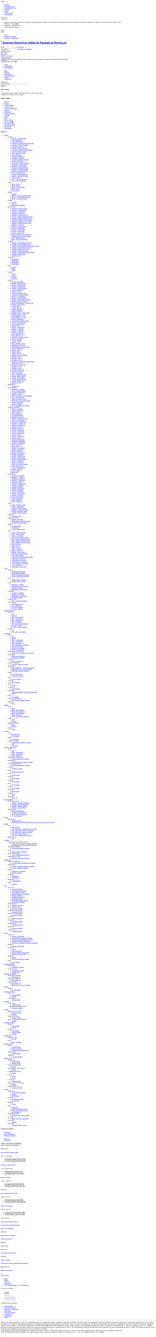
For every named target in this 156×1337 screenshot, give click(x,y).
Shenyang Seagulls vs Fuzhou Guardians (9, 1152)
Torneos (6, 77)
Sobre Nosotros (8, 1306)
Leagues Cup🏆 (9, 107)
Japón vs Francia (4, 1245)
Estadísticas (7, 1132)
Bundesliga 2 (8, 1283)
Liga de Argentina (9, 113)
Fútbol (6, 1280)
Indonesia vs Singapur (5, 1177)
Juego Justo (7, 1311)
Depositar (11, 61)
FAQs (6, 35)
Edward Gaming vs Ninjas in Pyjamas (9, 1193)
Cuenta (3, 59)
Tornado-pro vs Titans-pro (6, 1238)
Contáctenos (7, 1314)
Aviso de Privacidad (10, 1308)
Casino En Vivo (8, 13)
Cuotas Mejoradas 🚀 (10, 108)
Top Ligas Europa (9, 123)
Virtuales (6, 9)
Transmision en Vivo (10, 8)
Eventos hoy (7, 126)
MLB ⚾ (7, 102)
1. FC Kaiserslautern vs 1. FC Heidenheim (16, 1285)
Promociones (8, 74)
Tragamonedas (8, 14)
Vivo (6, 1138)
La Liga (6, 103)
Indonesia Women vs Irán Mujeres (8, 1235)
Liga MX (7, 115)
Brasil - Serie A (8, 120)
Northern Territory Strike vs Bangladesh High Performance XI (14, 1263)
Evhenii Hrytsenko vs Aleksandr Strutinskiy (10, 1225)
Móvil (6, 1317)
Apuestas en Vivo (9, 6)
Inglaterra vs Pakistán (5, 1259)
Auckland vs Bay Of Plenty (7, 1270)
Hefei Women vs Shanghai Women (8, 1164)
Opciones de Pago (9, 76)
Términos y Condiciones (11, 38)
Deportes (6, 4)
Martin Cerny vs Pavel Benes (7, 1228)
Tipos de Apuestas (9, 1134)
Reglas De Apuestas (10, 36)
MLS (5, 118)
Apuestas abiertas (6, 57)
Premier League (8, 105)
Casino (6, 11)
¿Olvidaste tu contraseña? (24, 49)
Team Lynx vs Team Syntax (7, 1205)
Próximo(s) (7, 1140)
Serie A (6, 110)
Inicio (6, 71)
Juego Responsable (9, 1312)
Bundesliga (7, 112)
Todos (3, 1143)
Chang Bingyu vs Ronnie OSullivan (8, 1252)
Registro (8, 51)
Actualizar (4, 61)
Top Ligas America (9, 125)
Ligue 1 (6, 116)
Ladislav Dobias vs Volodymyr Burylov (9, 1221)
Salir (15, 61)
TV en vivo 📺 (8, 121)
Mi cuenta (3, 54)
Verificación (7, 79)
